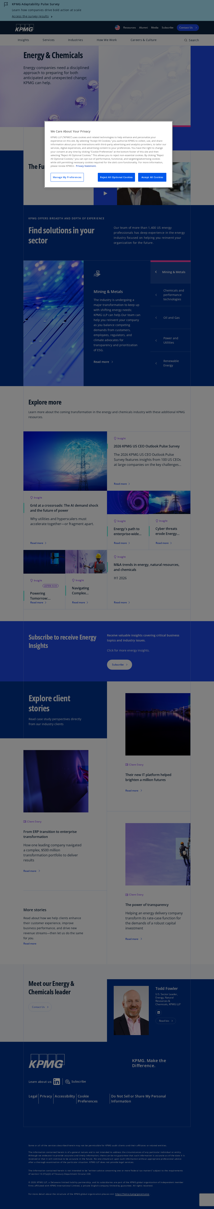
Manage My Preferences (67, 177)
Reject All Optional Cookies (116, 177)
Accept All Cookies (152, 177)
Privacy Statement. (86, 165)
